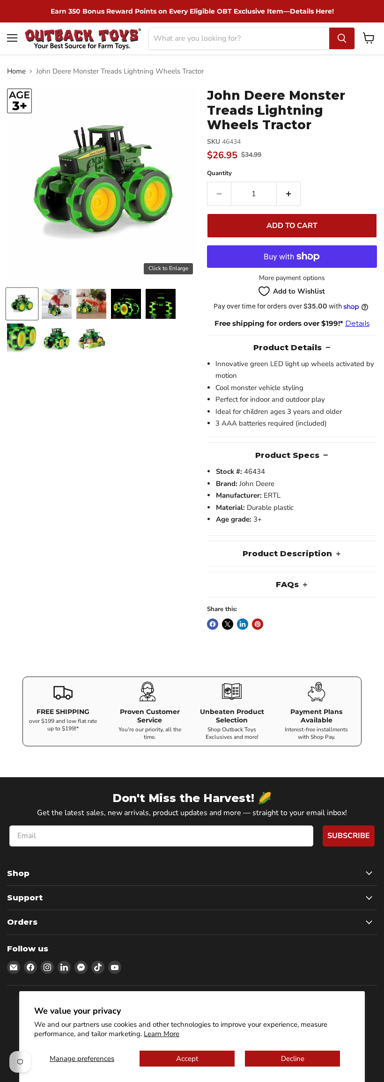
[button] (22, 304)
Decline (292, 1058)
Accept (187, 1058)
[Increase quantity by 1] (289, 194)
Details (357, 323)
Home (16, 71)
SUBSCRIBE (348, 836)
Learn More (161, 1033)
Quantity (219, 173)
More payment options (292, 278)
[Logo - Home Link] (83, 38)
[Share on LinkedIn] (242, 624)
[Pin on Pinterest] (257, 624)
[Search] (341, 38)
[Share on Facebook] (212, 624)
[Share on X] (227, 624)
